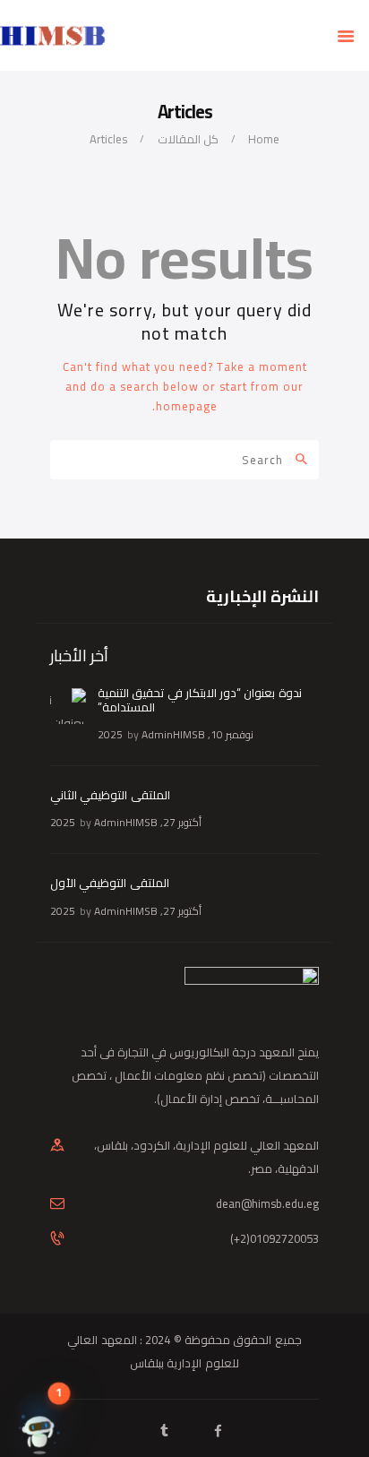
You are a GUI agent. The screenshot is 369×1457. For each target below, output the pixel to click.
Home (263, 139)
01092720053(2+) (274, 1238)
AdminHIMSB (173, 734)
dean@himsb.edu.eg (267, 1203)
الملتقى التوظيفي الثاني (110, 795)
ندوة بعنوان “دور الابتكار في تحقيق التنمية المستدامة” (200, 699)
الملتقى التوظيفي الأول (109, 882)
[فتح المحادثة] (38, 1414)
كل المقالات (188, 139)
